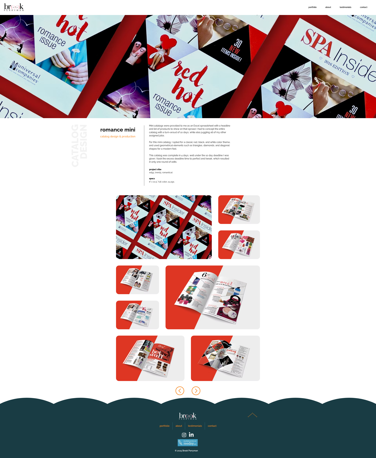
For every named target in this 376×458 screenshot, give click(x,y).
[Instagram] (184, 435)
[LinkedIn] (191, 435)
